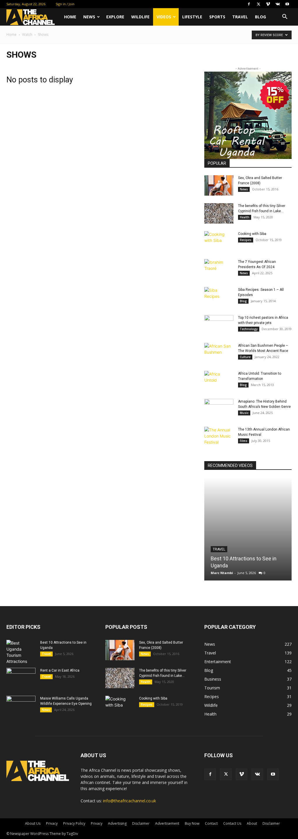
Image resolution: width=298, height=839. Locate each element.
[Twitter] (258, 4)
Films (243, 441)
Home (70, 17)
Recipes (245, 240)
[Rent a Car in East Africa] (21, 678)
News (89, 17)
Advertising (117, 823)
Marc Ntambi (222, 573)
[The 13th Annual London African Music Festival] (218, 437)
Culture (245, 357)
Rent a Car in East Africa (59, 670)
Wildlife (140, 17)
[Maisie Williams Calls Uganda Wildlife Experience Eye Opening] (21, 706)
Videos (164, 17)
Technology (249, 329)
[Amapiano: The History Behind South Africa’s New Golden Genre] (218, 409)
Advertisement (167, 823)
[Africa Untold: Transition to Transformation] (218, 381)
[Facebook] (248, 4)
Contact (211, 823)
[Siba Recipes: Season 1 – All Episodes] (218, 297)
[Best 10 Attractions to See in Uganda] (248, 528)
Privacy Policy (74, 823)
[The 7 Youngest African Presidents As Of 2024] (218, 269)
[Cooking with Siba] (218, 241)
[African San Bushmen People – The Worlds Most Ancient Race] (218, 353)
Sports (217, 17)
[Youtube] (287, 4)
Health (244, 217)
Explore (115, 17)
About (252, 823)
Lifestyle (192, 17)
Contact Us (232, 823)
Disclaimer (141, 823)
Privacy (52, 823)
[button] (285, 17)
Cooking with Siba (252, 234)
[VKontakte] (277, 4)
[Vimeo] (268, 4)
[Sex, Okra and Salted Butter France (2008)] (218, 185)
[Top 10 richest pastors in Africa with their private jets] (218, 325)
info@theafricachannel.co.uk (129, 800)
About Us (32, 823)
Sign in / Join (65, 4)
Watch (27, 34)
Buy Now (192, 823)
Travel (240, 17)
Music (244, 413)
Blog (260, 17)
